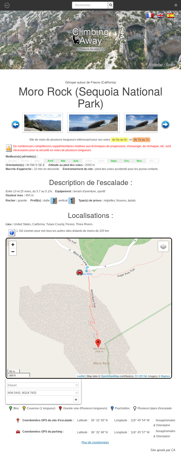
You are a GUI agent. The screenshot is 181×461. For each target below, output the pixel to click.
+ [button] (12, 245)
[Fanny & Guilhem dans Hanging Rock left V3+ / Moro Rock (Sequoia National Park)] (141, 122)
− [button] (12, 252)
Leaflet (81, 376)
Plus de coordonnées (95, 442)
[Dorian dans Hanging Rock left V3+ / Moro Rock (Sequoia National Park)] (93, 122)
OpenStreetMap (110, 376)
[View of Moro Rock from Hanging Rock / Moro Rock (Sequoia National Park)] (43, 122)
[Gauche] (15, 124)
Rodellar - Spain (162, 65)
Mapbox (165, 376)
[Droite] (165, 124)
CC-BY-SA (141, 376)
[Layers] (163, 246)
